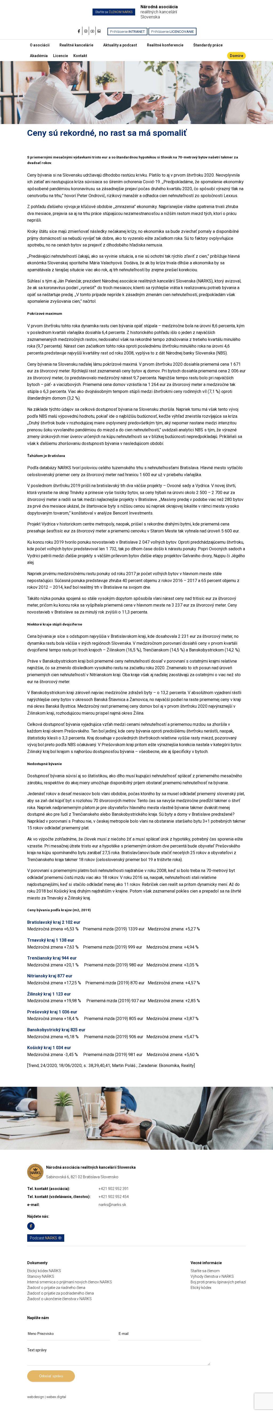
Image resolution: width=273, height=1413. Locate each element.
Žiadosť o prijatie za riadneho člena (56, 1287)
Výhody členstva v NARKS (212, 1276)
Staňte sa (114, 12)
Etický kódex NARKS (44, 1271)
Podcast (43, 1238)
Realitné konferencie (165, 45)
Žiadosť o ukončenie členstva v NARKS (59, 1299)
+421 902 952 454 (114, 1197)
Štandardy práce (208, 45)
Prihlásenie (127, 31)
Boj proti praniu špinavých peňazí (218, 1282)
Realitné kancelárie (76, 45)
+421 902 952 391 (114, 1189)
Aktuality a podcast (120, 45)
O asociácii (40, 45)
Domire (236, 56)
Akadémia (39, 56)
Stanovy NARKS (40, 1276)
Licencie (60, 56)
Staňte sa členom (205, 1271)
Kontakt (80, 56)
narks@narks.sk (112, 1205)
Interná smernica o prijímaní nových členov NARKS (69, 1282)
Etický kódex (201, 1287)
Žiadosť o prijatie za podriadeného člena (60, 1293)
